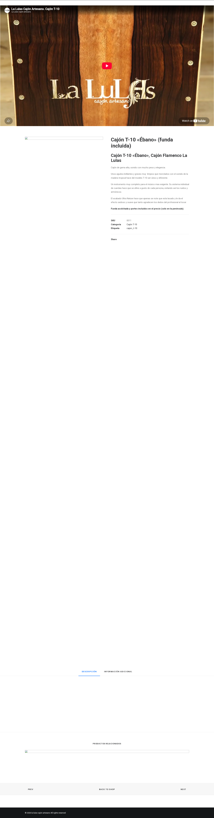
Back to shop (107, 789)
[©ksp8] (64, 189)
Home (64, 11)
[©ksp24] (64, 502)
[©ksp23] (64, 607)
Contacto (114, 11)
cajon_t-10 (132, 228)
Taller (100, 11)
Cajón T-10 (132, 224)
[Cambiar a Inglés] (148, 11)
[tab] (89, 673)
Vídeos (87, 11)
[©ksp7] (64, 293)
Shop (75, 11)
